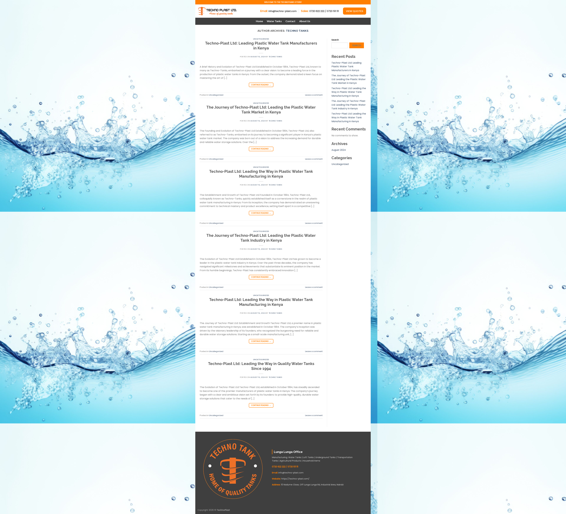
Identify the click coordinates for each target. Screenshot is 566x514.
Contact (290, 21)
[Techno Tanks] (218, 11)
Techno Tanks (297, 30)
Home (259, 21)
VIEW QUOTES (354, 11)
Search (335, 39)
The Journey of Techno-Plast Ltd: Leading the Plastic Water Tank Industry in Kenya (348, 104)
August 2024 (338, 150)
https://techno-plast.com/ (295, 478)
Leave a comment (314, 95)
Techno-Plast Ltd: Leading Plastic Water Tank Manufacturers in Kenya (346, 66)
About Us (304, 21)
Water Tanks (274, 21)
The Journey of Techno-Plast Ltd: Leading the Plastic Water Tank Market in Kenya (348, 79)
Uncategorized (261, 39)
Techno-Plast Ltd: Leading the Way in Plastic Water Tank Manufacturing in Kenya (348, 92)
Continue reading (261, 85)
